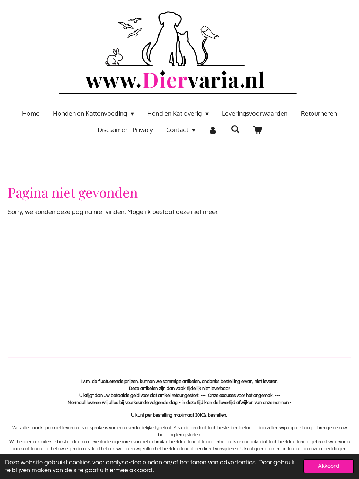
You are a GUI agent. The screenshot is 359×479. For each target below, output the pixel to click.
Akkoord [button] (328, 466)
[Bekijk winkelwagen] (257, 129)
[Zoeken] (235, 129)
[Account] (213, 129)
